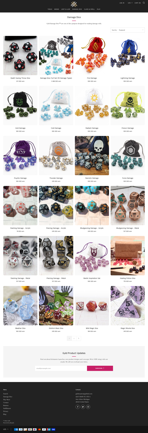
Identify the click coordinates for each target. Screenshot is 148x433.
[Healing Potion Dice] (128, 255)
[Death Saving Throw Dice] (20, 55)
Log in (122, 3)
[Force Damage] (128, 155)
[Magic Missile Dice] (128, 305)
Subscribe (98, 368)
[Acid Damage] (20, 105)
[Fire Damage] (92, 55)
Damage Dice (77, 9)
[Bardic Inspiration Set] (92, 255)
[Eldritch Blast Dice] (56, 305)
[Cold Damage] (56, 105)
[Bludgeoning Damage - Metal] (128, 205)
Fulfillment (7, 408)
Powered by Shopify (8, 423)
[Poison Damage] (128, 105)
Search (5, 394)
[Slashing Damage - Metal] (20, 255)
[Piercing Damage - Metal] (56, 255)
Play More (6, 400)
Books (56, 9)
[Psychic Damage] (20, 155)
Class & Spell (89, 9)
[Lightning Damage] (128, 55)
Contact (5, 402)
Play (98, 9)
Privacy (5, 411)
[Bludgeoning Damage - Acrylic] (92, 205)
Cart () (138, 3)
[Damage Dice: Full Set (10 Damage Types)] (56, 55)
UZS (129, 3)
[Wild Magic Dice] (92, 305)
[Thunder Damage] (56, 155)
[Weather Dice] (20, 305)
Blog (4, 414)
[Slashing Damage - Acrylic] (20, 205)
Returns (5, 405)
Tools (50, 9)
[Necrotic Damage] (92, 155)
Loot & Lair (65, 9)
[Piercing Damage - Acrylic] (56, 205)
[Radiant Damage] (92, 105)
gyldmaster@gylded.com (84, 394)
